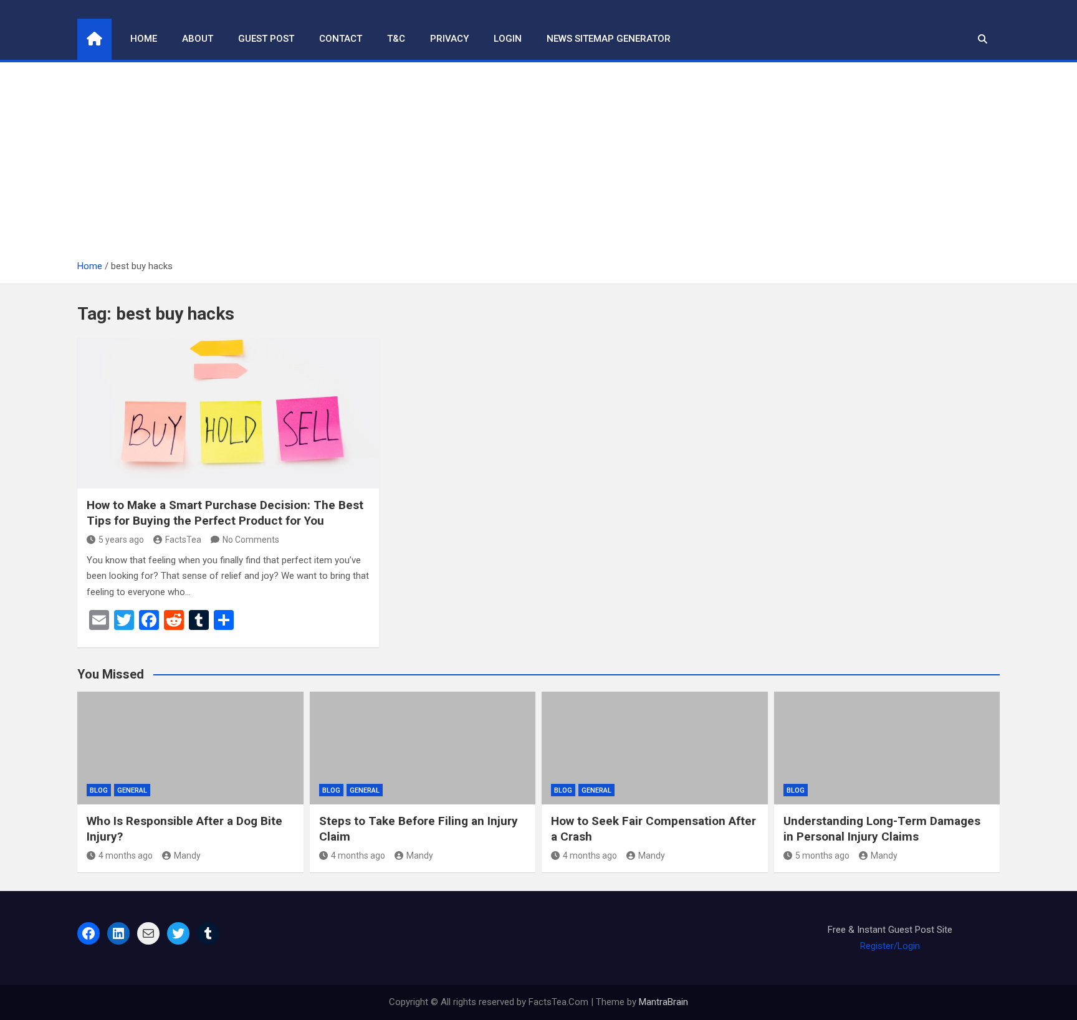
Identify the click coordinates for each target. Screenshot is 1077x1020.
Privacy (449, 38)
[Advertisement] (538, 165)
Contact (340, 38)
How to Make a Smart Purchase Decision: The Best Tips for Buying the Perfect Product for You (225, 513)
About (197, 38)
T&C (396, 38)
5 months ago (822, 855)
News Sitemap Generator (609, 38)
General (132, 790)
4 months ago (125, 855)
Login (508, 38)
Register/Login (890, 945)
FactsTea (183, 540)
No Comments (251, 540)
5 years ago (121, 540)
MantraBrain (663, 1002)
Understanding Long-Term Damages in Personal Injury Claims (881, 829)
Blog (99, 790)
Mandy (187, 855)
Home (143, 38)
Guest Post (266, 38)
